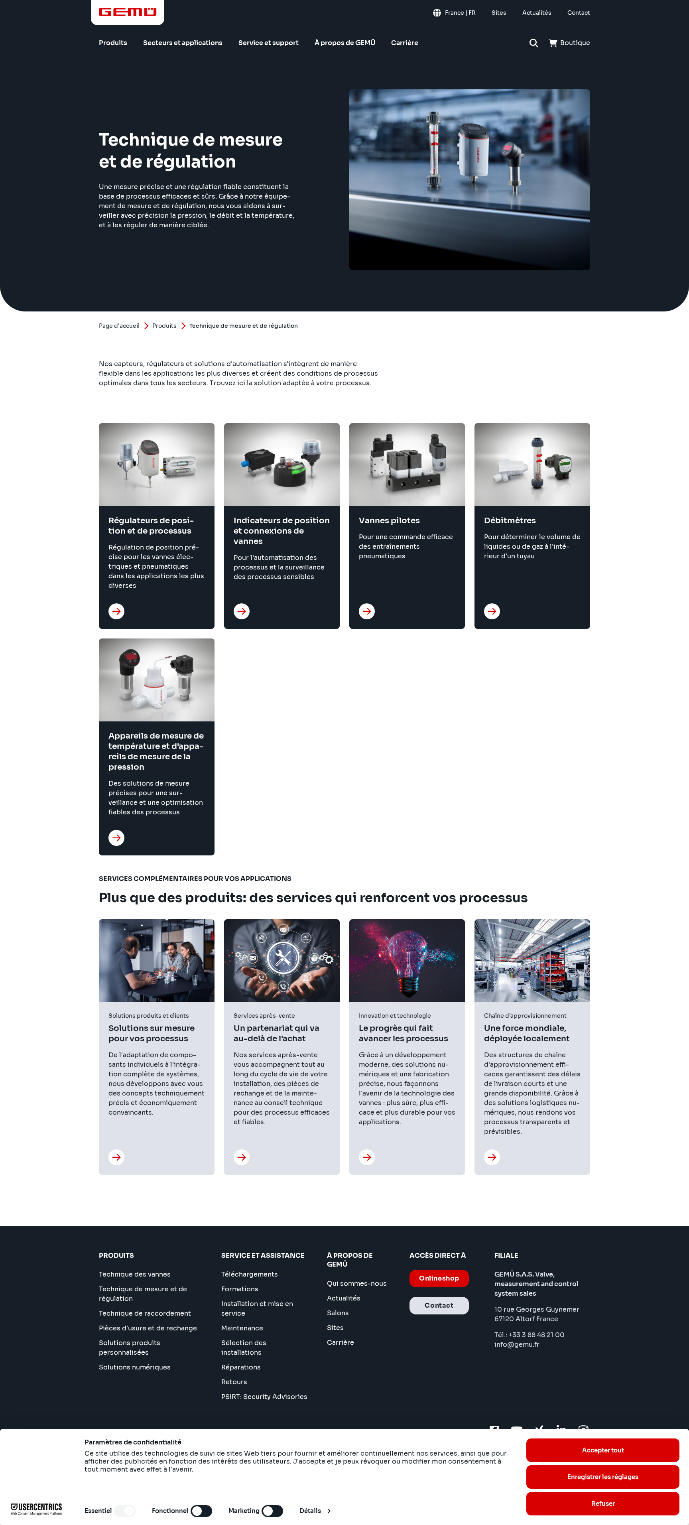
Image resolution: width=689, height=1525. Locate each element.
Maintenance (242, 1328)
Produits (164, 325)
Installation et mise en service (257, 1309)
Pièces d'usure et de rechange (148, 1328)
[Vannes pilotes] (367, 611)
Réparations (241, 1367)
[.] (116, 1157)
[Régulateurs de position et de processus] (116, 611)
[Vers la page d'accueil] (128, 12)
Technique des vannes (135, 1274)
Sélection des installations (243, 1348)
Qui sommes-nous (357, 1283)
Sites (335, 1328)
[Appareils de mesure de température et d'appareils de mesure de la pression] (116, 838)
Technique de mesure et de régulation (143, 1294)
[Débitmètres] (492, 611)
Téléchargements (249, 1274)
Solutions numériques (135, 1367)
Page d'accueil (119, 325)
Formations (239, 1289)
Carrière (340, 1342)
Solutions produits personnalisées (129, 1348)
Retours (234, 1382)
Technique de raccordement (145, 1313)
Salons (338, 1313)
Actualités (343, 1298)
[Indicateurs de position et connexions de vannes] (242, 611)
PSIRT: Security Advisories (264, 1397)
